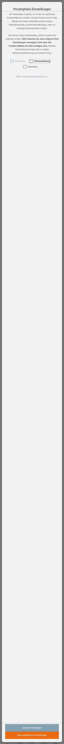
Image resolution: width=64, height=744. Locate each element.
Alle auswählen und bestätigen (32, 735)
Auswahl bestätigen (32, 728)
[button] (32, 77)
